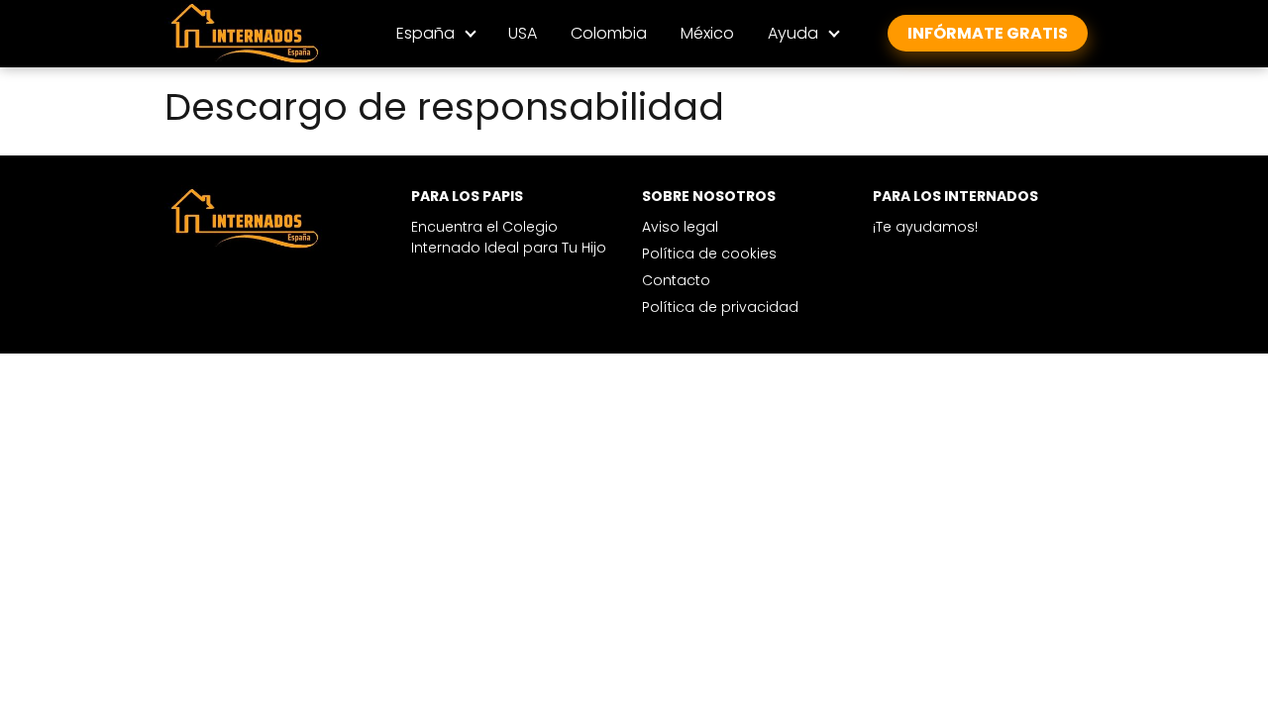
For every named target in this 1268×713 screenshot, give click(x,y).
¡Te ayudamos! (925, 227)
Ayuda (793, 33)
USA (522, 33)
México (707, 33)
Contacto (676, 280)
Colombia (609, 33)
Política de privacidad (720, 307)
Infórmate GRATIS (987, 33)
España (425, 33)
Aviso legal (680, 227)
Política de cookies (709, 253)
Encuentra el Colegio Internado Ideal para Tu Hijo (508, 237)
